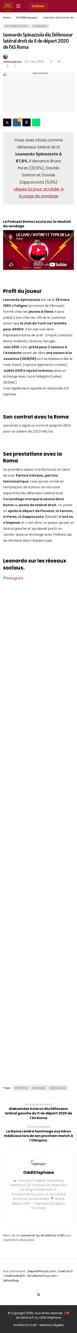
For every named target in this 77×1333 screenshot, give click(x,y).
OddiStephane (12, 61)
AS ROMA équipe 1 (16, 26)
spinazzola (58, 1088)
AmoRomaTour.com (42, 1276)
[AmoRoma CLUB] (71, 6)
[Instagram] (41, 1215)
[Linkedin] (48, 1215)
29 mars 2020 (34, 61)
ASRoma (21, 1088)
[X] (38, 1295)
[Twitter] (35, 1215)
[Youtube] (45, 1295)
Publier (38, 6)
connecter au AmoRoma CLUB (42, 1235)
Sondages (40, 26)
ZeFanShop (11, 1280)
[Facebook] (29, 1215)
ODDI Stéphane (50, 1318)
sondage (38, 1088)
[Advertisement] (38, 952)
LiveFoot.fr (65, 1271)
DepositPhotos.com (42, 1271)
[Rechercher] (62, 6)
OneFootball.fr (15, 1276)
